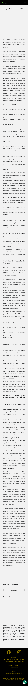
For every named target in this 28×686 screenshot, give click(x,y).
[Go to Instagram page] (19, 652)
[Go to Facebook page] (9, 652)
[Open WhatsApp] (25, 682)
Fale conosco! (14, 590)
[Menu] (25, 2)
